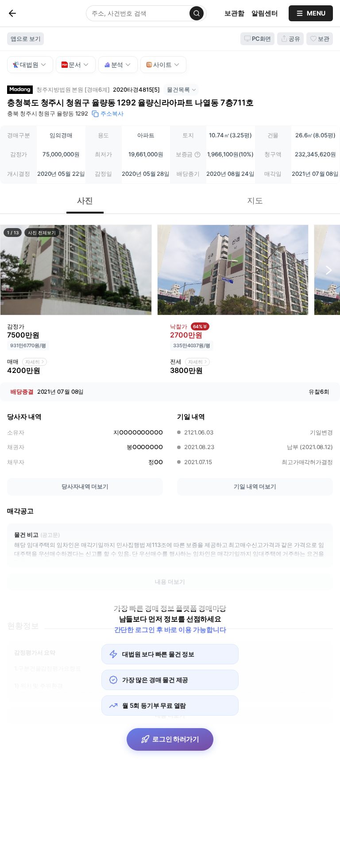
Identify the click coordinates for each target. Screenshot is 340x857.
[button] (75, 270)
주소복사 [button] (112, 113)
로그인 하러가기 (175, 739)
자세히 (32, 362)
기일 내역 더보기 (255, 486)
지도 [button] (255, 200)
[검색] (196, 13)
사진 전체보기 (41, 232)
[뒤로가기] (27, 13)
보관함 (234, 13)
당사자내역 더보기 (85, 486)
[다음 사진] (329, 270)
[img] (197, 154)
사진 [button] (85, 200)
